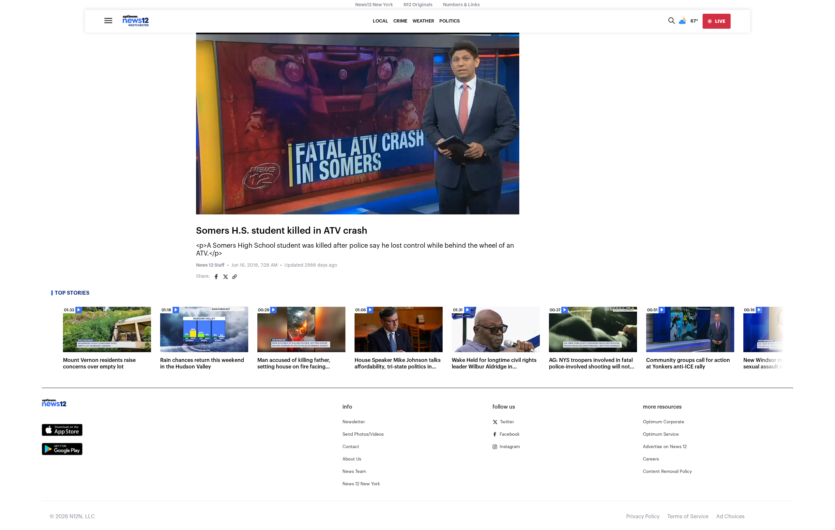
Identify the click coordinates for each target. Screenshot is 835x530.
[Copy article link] (234, 276)
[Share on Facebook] (216, 276)
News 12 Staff (210, 265)
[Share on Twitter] (225, 276)
